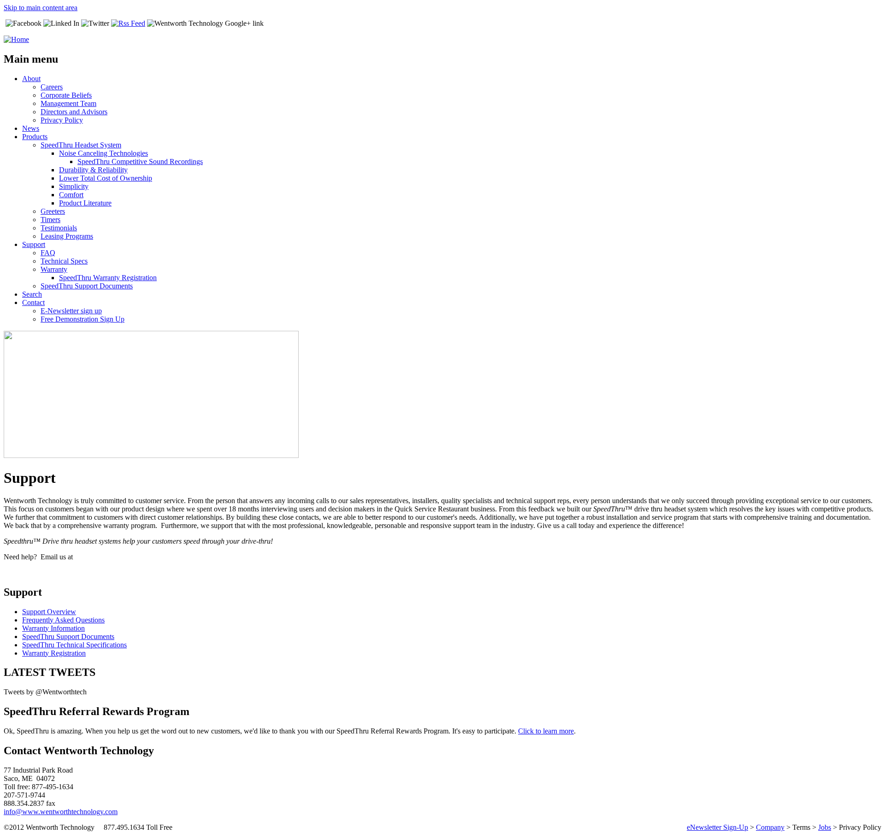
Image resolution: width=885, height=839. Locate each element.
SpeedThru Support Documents (87, 286)
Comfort (71, 195)
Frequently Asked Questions (63, 620)
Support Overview (49, 612)
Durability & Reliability (93, 170)
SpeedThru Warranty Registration (108, 278)
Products (34, 137)
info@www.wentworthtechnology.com (61, 812)
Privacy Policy (62, 120)
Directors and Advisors (74, 112)
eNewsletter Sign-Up (717, 827)
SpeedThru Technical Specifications (74, 645)
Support (33, 244)
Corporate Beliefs (66, 95)
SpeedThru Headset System (81, 145)
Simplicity (73, 186)
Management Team (68, 103)
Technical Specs (64, 261)
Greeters (53, 211)
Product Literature (85, 203)
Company (770, 827)
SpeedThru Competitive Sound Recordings (140, 161)
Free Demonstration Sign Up (82, 319)
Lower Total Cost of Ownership (105, 178)
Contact (33, 302)
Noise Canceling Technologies (103, 153)
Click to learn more (546, 731)
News (30, 128)
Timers (50, 219)
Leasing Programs (67, 236)
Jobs (824, 827)
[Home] (16, 39)
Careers (52, 87)
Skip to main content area (40, 8)
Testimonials (59, 228)
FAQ (48, 253)
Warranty (54, 269)
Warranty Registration (54, 653)
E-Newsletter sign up (71, 311)
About (31, 78)
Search (32, 294)
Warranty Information (53, 628)
